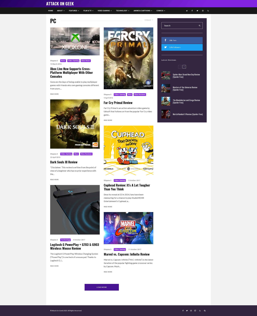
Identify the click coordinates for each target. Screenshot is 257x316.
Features (73, 11)
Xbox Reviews (86, 154)
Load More (102, 287)
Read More (54, 94)
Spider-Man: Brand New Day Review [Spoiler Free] (186, 75)
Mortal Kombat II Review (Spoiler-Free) (188, 114)
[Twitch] (195, 310)
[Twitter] (197, 10)
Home (50, 11)
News (63, 61)
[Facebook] (192, 10)
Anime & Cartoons (142, 11)
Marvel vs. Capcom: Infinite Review (127, 254)
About (60, 11)
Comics (159, 11)
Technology (121, 11)
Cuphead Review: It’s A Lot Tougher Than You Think (127, 187)
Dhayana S (54, 61)
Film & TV (87, 11)
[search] (200, 25)
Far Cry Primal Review (118, 102)
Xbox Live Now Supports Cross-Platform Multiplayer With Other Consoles (71, 72)
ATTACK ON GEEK (60, 4)
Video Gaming (104, 11)
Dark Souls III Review (63, 162)
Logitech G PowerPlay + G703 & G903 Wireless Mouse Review (74, 246)
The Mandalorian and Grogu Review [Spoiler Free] (186, 101)
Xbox (76, 154)
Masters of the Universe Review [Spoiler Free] (185, 88)
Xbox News (85, 61)
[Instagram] (202, 10)
